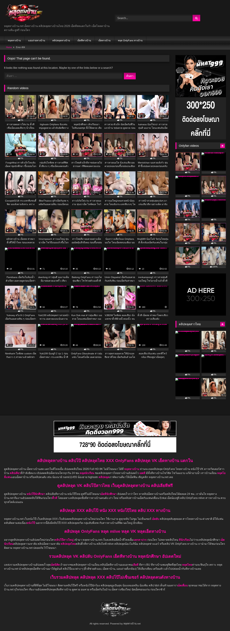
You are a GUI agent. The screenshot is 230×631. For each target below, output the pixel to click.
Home (9, 47)
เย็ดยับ (156, 518)
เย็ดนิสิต (55, 564)
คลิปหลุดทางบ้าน (61, 40)
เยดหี (142, 473)
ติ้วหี (54, 498)
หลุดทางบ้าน (14, 40)
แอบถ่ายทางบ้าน (36, 40)
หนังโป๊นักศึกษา (36, 494)
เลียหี (136, 564)
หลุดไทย (187, 564)
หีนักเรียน (184, 539)
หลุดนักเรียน (87, 473)
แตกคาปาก (140, 539)
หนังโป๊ (31, 522)
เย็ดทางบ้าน (104, 40)
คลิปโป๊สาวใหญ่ (64, 539)
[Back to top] (219, 621)
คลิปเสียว (15, 473)
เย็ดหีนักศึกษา (109, 494)
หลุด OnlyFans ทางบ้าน (130, 40)
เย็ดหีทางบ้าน (84, 40)
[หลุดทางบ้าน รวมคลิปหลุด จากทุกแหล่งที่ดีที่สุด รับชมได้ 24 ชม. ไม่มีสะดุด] (23, 13)
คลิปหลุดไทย (68, 543)
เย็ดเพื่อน (182, 585)
